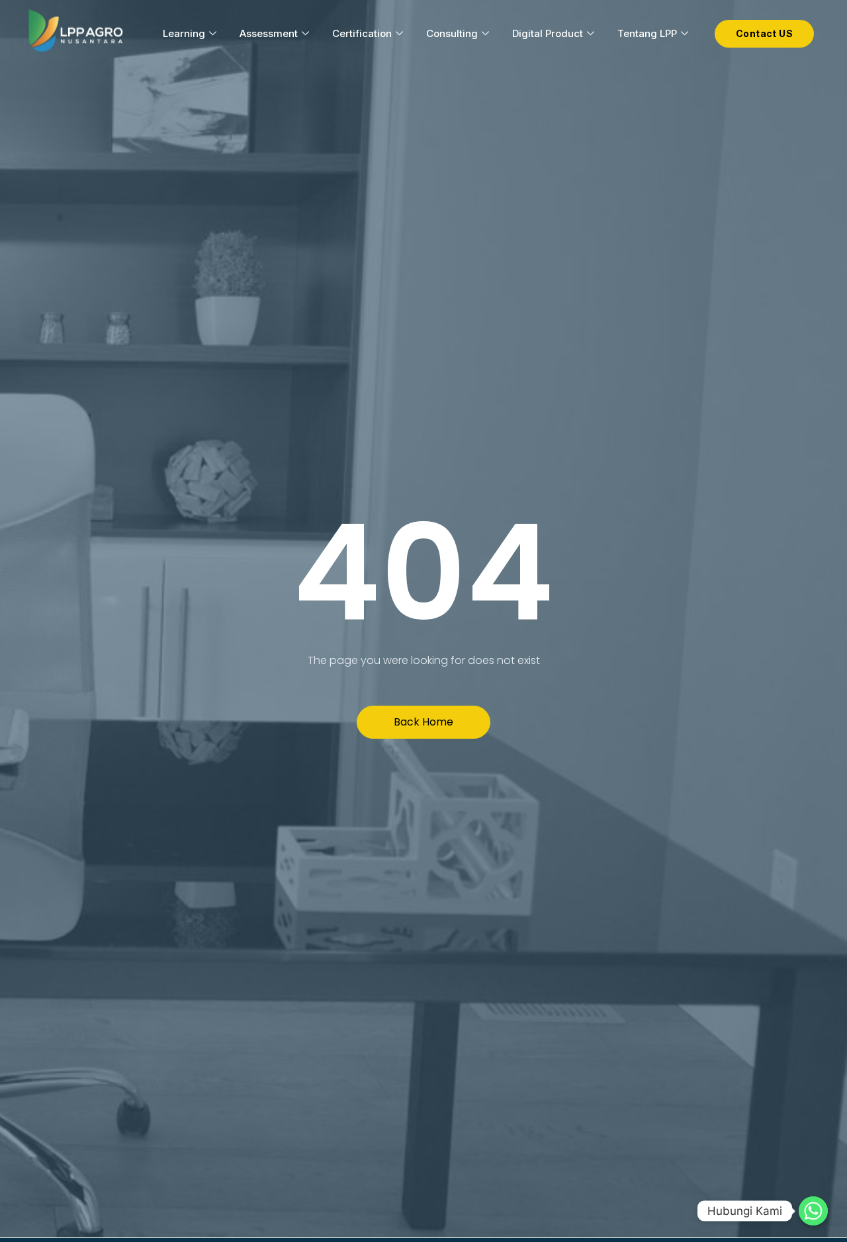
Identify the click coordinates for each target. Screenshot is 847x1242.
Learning (184, 33)
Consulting (452, 33)
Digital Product (547, 33)
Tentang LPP (647, 33)
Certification (362, 33)
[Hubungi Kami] (813, 1210)
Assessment (269, 33)
